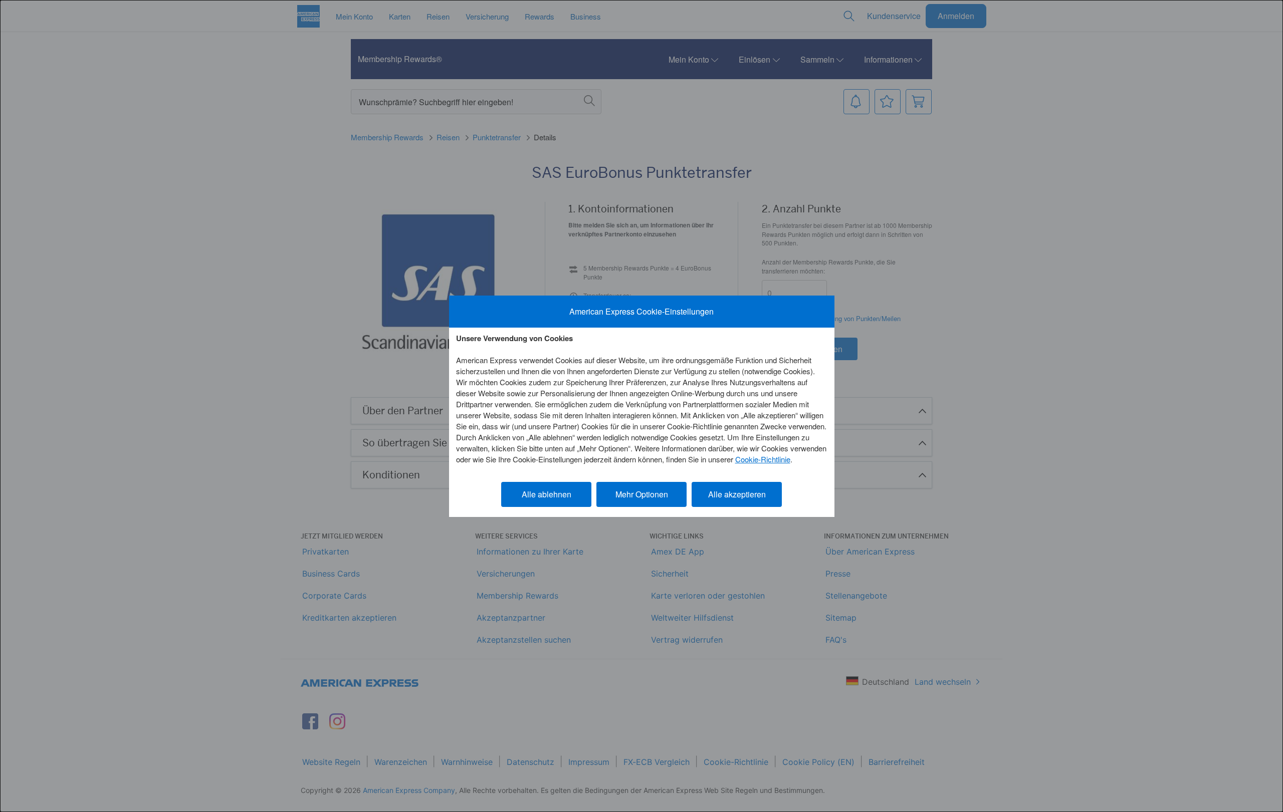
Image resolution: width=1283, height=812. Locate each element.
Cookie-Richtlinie (762, 459)
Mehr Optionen (641, 494)
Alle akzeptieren (737, 494)
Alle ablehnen (546, 494)
